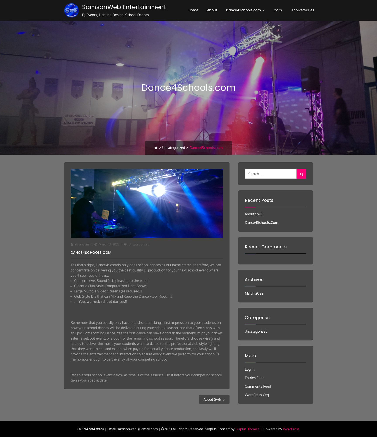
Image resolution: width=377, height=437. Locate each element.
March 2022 (254, 293)
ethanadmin (83, 244)
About (212, 10)
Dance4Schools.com (243, 10)
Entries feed (254, 378)
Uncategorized (173, 147)
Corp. (278, 10)
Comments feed (258, 386)
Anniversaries (302, 10)
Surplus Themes (247, 429)
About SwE (253, 214)
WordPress (291, 429)
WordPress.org (257, 395)
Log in (250, 369)
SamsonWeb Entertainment (124, 7)
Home (193, 10)
